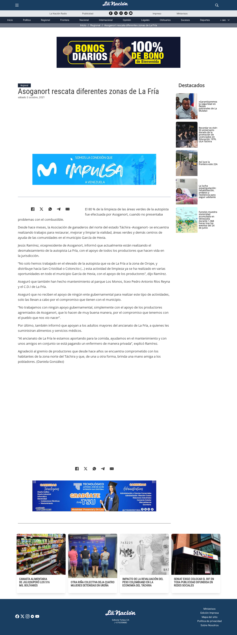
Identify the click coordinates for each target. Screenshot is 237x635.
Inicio (10, 20)
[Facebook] (32, 209)
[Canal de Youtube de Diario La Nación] (131, 14)
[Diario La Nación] (115, 4)
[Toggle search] (217, 5)
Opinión (127, 20)
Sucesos (185, 20)
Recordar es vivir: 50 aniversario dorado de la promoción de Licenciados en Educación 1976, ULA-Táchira (208, 134)
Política (27, 20)
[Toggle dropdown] (228, 20)
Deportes (205, 20)
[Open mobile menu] (17, 5)
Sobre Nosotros (210, 625)
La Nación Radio (58, 13)
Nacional (84, 20)
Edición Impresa (209, 612)
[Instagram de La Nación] (121, 14)
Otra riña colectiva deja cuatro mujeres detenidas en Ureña (92, 583)
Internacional (106, 20)
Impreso (157, 13)
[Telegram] (58, 209)
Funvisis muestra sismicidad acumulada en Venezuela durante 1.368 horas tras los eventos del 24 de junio (208, 219)
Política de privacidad (209, 621)
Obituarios (165, 20)
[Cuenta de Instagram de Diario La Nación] (28, 617)
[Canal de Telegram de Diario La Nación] (126, 14)
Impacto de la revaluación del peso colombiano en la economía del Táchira (142, 582)
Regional (45, 20)
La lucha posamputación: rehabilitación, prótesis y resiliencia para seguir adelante (207, 191)
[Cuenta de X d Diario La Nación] (22, 617)
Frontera (64, 20)
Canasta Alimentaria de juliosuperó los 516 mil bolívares (34, 582)
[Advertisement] (94, 122)
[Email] (67, 209)
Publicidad (87, 13)
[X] (41, 209)
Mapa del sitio (209, 617)
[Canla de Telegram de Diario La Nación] (32, 617)
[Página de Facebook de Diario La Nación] (17, 617)
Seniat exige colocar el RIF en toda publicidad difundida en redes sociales (194, 582)
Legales (145, 20)
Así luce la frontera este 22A (208, 163)
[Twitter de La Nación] (116, 14)
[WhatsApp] (50, 209)
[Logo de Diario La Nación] (120, 613)
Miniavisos (182, 13)
